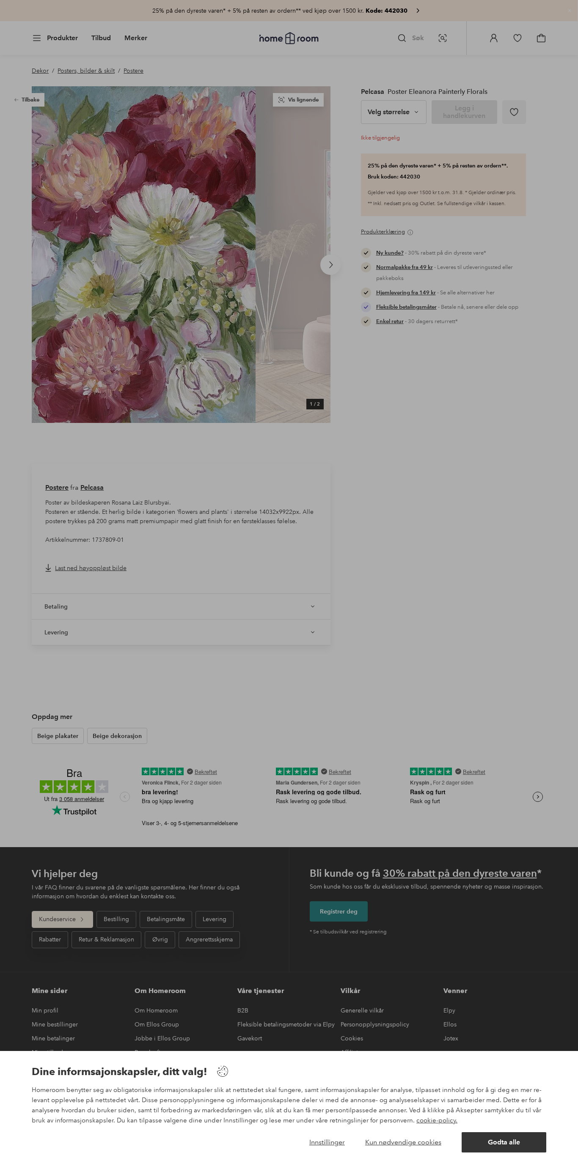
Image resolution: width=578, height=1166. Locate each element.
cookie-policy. (436, 1120)
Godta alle (504, 1142)
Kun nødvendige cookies (403, 1142)
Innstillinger (327, 1142)
